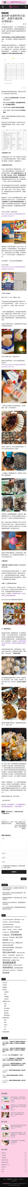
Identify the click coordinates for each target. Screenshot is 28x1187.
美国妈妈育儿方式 (19, 955)
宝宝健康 (6, 996)
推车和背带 (7, 1015)
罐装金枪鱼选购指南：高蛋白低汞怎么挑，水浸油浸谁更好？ (14, 898)
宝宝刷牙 (15, 929)
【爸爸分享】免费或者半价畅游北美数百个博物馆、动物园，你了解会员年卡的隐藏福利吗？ (13, 1043)
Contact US (14, 1180)
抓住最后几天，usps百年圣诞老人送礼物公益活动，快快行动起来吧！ (18, 1106)
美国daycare (19, 942)
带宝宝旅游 (12, 937)
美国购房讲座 (20, 970)
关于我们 (4, 985)
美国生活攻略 (5, 1031)
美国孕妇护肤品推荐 (7, 957)
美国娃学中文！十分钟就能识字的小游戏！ (7, 822)
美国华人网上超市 (21, 952)
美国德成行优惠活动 (7, 965)
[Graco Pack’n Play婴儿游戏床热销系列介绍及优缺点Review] (5, 1127)
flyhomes (17, 919)
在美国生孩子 (17, 927)
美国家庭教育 (9, 962)
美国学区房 (21, 957)
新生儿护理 (19, 937)
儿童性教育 (5, 922)
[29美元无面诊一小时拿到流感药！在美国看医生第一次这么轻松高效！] (5, 1099)
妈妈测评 (4, 987)
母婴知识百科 (5, 1017)
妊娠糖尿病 (9, 929)
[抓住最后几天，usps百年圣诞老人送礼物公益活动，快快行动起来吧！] (5, 1107)
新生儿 (5, 1024)
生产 (5, 1029)
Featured (4, 982)
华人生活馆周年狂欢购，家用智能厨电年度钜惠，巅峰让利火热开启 (14, 908)
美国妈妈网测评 (11, 955)
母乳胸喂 (11, 940)
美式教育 (5, 972)
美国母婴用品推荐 (18, 967)
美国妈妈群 (9, 1179)
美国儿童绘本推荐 (9, 952)
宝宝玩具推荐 (14, 932)
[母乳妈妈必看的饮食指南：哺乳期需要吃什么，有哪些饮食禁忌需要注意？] (5, 1134)
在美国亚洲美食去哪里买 (8, 924)
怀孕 (5, 1022)
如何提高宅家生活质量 (18, 811)
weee (22, 919)
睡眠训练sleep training (8, 942)
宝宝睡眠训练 (5, 935)
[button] (2, 7)
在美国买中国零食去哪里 (14, 922)
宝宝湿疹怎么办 (5, 932)
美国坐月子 (4, 955)
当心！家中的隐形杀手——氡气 (15, 1055)
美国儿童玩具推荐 (7, 950)
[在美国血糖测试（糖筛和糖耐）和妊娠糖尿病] (5, 1142)
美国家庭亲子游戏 (15, 960)
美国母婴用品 (7, 967)
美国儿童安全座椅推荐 (8, 947)
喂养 (5, 1006)
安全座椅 (6, 1010)
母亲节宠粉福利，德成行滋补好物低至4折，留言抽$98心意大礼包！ (14, 893)
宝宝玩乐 (6, 999)
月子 (5, 1027)
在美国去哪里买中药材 (7, 927)
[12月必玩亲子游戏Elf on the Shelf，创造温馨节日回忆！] (5, 1115)
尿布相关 (6, 1013)
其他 (10, 10)
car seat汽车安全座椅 (7, 919)
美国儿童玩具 (18, 947)
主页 (4, 1179)
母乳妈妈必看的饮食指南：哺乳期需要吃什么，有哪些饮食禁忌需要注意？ (18, 1134)
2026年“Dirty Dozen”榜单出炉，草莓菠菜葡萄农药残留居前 (14, 903)
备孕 (5, 1020)
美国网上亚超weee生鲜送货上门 (9, 970)
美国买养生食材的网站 (7, 945)
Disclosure (15, 1179)
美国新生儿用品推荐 (17, 965)
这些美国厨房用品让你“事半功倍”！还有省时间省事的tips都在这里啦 (14, 643)
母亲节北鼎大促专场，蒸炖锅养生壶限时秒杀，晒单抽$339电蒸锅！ (14, 888)
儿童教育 (6, 992)
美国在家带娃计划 (5, 813)
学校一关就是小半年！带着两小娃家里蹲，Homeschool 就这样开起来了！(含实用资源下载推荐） (20, 825)
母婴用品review (6, 1001)
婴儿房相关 (7, 1008)
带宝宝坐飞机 (5, 937)
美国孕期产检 (15, 957)
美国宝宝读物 (6, 960)
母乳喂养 (5, 940)
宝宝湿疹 (20, 929)
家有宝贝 (6, 10)
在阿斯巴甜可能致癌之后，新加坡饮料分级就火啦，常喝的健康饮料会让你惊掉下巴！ (13, 1065)
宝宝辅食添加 (16, 934)
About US (21, 1179)
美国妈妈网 (5, 1183)
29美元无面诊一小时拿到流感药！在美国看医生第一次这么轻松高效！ (18, 1098)
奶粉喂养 (4, 929)
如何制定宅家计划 (9, 811)
